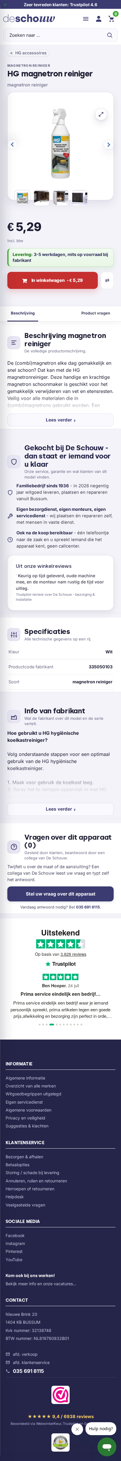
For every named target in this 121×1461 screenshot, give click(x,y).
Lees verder (59, 420)
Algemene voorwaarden (28, 1109)
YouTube (14, 1259)
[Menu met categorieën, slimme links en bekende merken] (86, 19)
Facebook (15, 1235)
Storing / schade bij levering (32, 1172)
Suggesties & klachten (27, 1125)
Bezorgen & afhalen (24, 1156)
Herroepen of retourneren (30, 1188)
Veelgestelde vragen (25, 1204)
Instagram (15, 1243)
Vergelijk (107, 280)
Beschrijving (23, 313)
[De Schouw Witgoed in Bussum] (29, 18)
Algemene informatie (25, 1077)
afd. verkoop (25, 1354)
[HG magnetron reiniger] (22, 199)
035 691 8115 (88, 907)
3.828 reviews (73, 954)
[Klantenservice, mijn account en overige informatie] (99, 19)
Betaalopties (17, 1164)
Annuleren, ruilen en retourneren (36, 1180)
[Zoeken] (109, 35)
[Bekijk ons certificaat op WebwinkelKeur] (60, 1396)
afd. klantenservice (31, 1362)
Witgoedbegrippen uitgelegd (33, 1093)
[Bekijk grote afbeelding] (101, 114)
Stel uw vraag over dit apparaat (60, 894)
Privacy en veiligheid (25, 1117)
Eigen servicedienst (24, 1101)
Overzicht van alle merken (31, 1085)
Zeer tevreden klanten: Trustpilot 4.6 (60, 4)
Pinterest (14, 1251)
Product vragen (95, 313)
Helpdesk (15, 1196)
